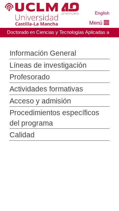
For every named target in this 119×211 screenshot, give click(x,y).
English (102, 13)
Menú (96, 23)
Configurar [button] (71, 196)
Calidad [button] (20, 135)
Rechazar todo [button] (71, 185)
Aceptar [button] (71, 174)
